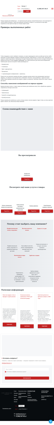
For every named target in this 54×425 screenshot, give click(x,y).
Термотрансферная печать (22, 397)
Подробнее (27, 179)
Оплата (15, 401)
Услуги (29, 393)
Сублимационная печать (22, 394)
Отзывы (15, 395)
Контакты (16, 393)
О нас (15, 391)
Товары (29, 395)
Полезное (30, 397)
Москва (23, 6)
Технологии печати (22, 391)
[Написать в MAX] (50, 417)
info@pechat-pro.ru (20, 124)
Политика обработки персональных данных (32, 400)
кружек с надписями (19, 60)
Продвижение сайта (7, 408)
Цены (15, 397)
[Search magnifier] (27, 11)
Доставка (16, 399)
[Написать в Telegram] (50, 421)
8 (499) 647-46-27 (42, 8)
